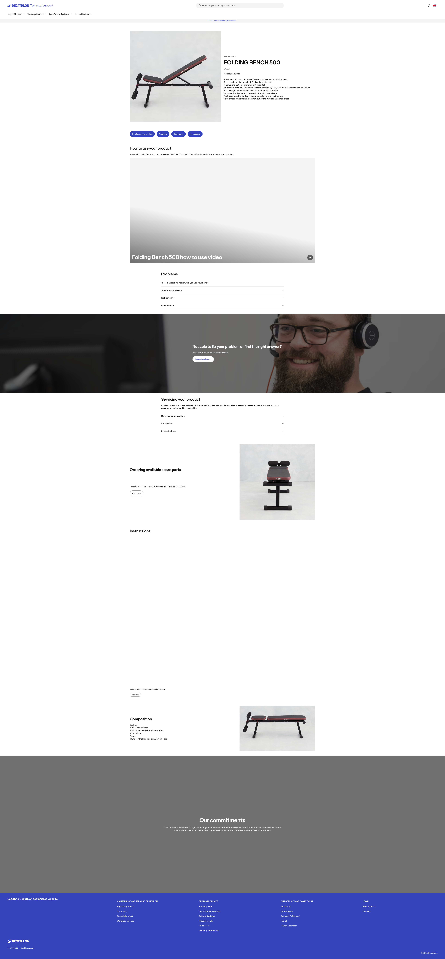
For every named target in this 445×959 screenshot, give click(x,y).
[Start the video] (310, 257)
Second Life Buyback (290, 916)
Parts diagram (167, 305)
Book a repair (287, 911)
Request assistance (203, 359)
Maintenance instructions (173, 416)
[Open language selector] (435, 5)
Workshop (285, 906)
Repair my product (125, 906)
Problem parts (168, 298)
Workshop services (125, 921)
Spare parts (178, 134)
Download (135, 694)
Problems (163, 134)
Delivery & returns (207, 916)
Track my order (205, 906)
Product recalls (206, 921)
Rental (284, 921)
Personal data (369, 906)
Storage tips (167, 423)
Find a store (204, 926)
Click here (136, 493)
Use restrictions (168, 431)
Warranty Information (209, 930)
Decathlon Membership (209, 911)
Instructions (195, 134)
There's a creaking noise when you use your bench (184, 283)
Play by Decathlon (289, 926)
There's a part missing (171, 290)
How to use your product (142, 134)
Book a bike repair (125, 916)
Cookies (366, 911)
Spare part (121, 911)
